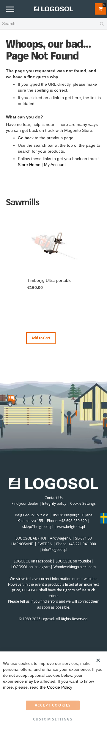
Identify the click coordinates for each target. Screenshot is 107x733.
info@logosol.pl (54, 549)
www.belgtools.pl (71, 526)
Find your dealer (25, 503)
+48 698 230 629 (73, 520)
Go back (26, 137)
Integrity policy (54, 503)
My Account (55, 164)
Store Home (29, 164)
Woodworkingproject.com (75, 566)
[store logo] (53, 9)
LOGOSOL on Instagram (31, 566)
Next (99, 287)
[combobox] (53, 23)
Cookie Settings (83, 503)
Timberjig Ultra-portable (49, 280)
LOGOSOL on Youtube (73, 561)
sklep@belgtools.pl (37, 526)
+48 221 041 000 (82, 543)
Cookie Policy (59, 687)
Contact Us (54, 497)
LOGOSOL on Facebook (33, 561)
